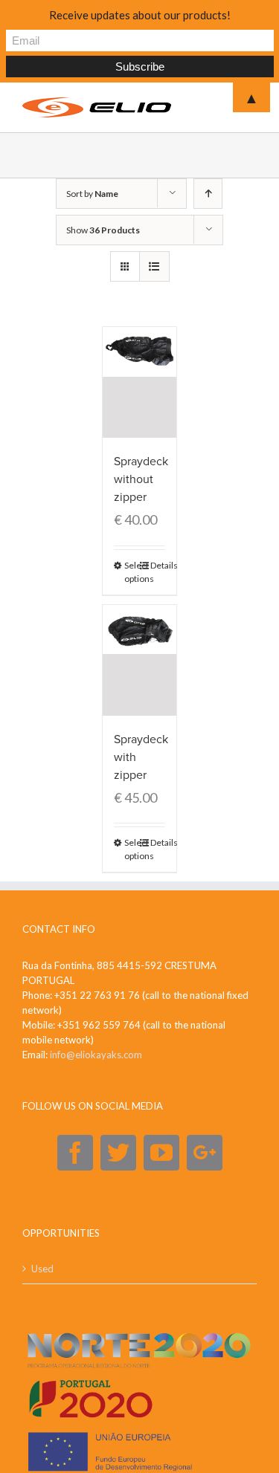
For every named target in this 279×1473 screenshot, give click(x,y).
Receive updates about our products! (140, 15)
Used (42, 1269)
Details (157, 565)
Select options (131, 572)
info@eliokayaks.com (96, 1055)
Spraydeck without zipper (141, 479)
